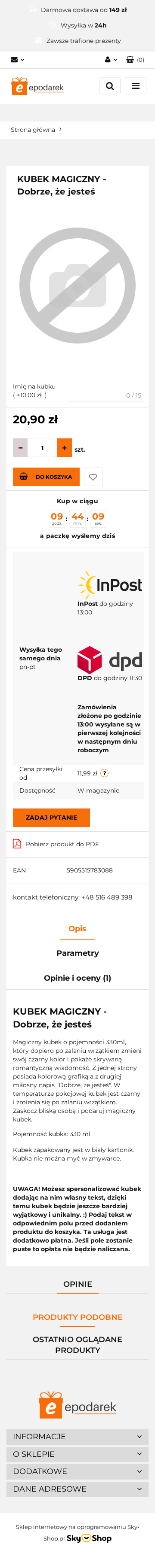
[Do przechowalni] (93, 477)
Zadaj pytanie (51, 817)
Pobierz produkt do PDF (62, 844)
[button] (135, 60)
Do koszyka (54, 477)
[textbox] (105, 391)
